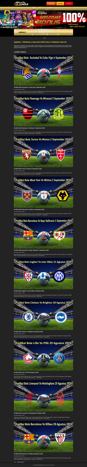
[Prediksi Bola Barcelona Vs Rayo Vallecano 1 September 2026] (43, 233)
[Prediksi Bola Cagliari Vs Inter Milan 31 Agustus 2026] (43, 273)
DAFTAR (69, 3)
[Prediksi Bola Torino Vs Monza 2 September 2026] (43, 151)
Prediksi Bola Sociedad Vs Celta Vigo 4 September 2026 (29, 87)
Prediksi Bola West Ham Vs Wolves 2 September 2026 (29, 209)
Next (85, 19)
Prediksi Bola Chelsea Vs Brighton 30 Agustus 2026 (28, 331)
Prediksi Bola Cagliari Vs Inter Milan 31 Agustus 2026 (29, 291)
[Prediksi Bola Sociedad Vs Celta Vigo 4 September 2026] (43, 70)
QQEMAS (16, 45)
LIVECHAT (51, 3)
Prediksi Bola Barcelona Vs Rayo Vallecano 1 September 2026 (31, 250)
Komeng (16, 89)
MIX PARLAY (52, 9)
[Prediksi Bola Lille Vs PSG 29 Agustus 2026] (43, 355)
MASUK (60, 3)
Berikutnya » (22, 462)
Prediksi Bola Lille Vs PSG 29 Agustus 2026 (26, 372)
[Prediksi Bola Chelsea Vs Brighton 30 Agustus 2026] (43, 314)
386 (18, 462)
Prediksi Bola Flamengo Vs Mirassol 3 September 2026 (29, 128)
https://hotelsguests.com (40, 465)
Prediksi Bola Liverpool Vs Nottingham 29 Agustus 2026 (29, 413)
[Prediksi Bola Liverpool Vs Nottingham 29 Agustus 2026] (43, 395)
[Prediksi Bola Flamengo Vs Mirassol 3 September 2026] (43, 110)
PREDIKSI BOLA (42, 9)
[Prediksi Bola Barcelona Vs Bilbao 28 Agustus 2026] (43, 436)
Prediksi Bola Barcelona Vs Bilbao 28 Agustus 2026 (28, 453)
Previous (1, 19)
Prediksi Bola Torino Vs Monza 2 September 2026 (28, 168)
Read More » (41, 92)
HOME (33, 9)
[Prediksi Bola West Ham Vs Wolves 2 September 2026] (43, 192)
